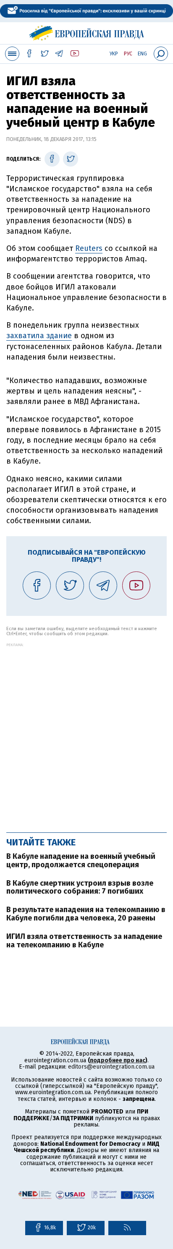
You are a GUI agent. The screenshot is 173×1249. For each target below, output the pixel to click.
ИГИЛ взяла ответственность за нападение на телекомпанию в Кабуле (84, 940)
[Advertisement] (86, 733)
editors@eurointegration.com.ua (111, 1066)
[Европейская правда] (86, 32)
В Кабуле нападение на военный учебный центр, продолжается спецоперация (80, 860)
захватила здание (39, 335)
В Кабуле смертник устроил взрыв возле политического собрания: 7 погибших (79, 887)
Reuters (88, 248)
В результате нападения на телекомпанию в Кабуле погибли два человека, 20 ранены (85, 914)
